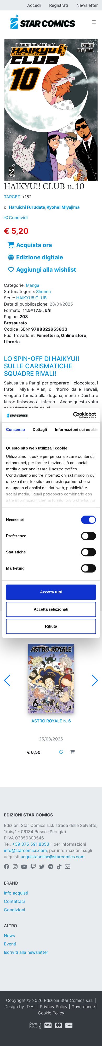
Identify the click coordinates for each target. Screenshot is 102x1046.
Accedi (34, 5)
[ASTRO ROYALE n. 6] (51, 678)
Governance (83, 1006)
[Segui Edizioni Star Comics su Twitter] (42, 867)
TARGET (12, 196)
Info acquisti (16, 893)
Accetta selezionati (51, 609)
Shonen (43, 291)
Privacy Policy (53, 1006)
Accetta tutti (51, 592)
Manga (32, 285)
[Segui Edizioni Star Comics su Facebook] (6, 867)
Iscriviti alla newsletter (26, 952)
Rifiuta (51, 626)
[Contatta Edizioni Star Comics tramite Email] (67, 867)
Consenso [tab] (15, 429)
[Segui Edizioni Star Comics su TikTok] (59, 867)
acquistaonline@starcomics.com (52, 856)
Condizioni (14, 909)
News (9, 935)
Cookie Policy (51, 1012)
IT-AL (30, 1006)
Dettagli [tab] (40, 429)
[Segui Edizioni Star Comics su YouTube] (24, 867)
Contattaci (14, 901)
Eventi (10, 943)
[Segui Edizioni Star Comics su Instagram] (15, 867)
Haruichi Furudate (28, 207)
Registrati (58, 5)
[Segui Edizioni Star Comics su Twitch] (33, 867)
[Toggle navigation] (94, 22)
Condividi (18, 217)
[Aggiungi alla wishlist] (61, 752)
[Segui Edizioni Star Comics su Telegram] (50, 867)
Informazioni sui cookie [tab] (76, 429)
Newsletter (87, 5)
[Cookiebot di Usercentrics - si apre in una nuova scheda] (73, 415)
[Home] (42, 22)
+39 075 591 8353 (30, 844)
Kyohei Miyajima (63, 207)
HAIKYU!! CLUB (31, 297)
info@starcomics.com (25, 850)
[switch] (88, 536)
